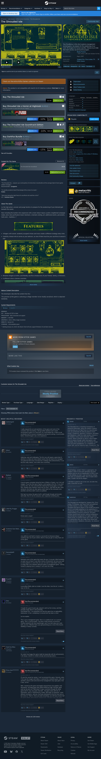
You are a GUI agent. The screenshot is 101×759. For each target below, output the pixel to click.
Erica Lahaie (89, 59)
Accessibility (74, 744)
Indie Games (11, 19)
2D (79, 66)
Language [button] (30, 402)
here (39, 371)
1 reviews (8, 554)
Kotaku (3, 192)
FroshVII (8, 579)
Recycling (60, 750)
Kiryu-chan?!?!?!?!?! (12, 670)
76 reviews (8, 582)
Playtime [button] (50, 402)
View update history (75, 168)
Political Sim (66, 66)
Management (74, 66)
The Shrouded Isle (19, 126)
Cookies (73, 750)
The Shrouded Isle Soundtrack (34, 126)
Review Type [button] (5, 402)
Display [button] (60, 402)
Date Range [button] (40, 402)
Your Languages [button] (11, 408)
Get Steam (91, 740)
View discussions (74, 173)
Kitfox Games (81, 61)
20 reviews (8, 672)
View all (91, 365)
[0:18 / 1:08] (31, 41)
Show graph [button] (94, 402)
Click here (55, 88)
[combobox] (80, 8)
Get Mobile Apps (92, 744)
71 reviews (8, 478)
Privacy (73, 740)
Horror (83, 66)
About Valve (61, 740)
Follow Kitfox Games (22, 342)
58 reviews (8, 452)
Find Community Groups (76, 176)
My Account (91, 750)
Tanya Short (72, 156)
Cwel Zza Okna (10, 647)
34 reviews (8, 424)
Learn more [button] (94, 119)
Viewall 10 (95, 141)
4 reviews (8, 510)
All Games (4, 19)
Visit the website (74, 165)
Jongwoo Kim (81, 59)
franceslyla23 (10, 552)
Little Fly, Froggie (11, 508)
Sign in (3, 71)
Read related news (75, 171)
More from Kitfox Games (24, 337)
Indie (74, 152)
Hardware (60, 747)
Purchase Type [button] (18, 402)
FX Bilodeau (96, 59)
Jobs (59, 744)
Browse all (60, 161)
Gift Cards (43, 753)
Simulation (79, 152)
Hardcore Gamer (9, 197)
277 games (8, 477)
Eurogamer (14, 186)
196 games (8, 649)
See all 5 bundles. (6, 153)
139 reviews (9, 650)
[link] (46, 119)
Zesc (7, 601)
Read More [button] (60, 631)
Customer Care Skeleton (13, 529)
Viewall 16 (95, 128)
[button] (4, 8)
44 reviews (8, 530)
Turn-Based (89, 66)
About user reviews (84, 385)
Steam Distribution (46, 750)
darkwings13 (10, 422)
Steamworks (44, 747)
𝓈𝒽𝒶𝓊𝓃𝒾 (8, 450)
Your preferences (95, 385)
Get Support (91, 747)
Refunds (73, 753)
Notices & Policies (76, 747)
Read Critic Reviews (84, 192)
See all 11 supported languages (77, 110)
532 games (8, 581)
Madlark (8, 475)
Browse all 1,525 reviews (33, 716)
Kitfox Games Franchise (22, 19)
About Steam (44, 740)
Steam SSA (44, 744)
